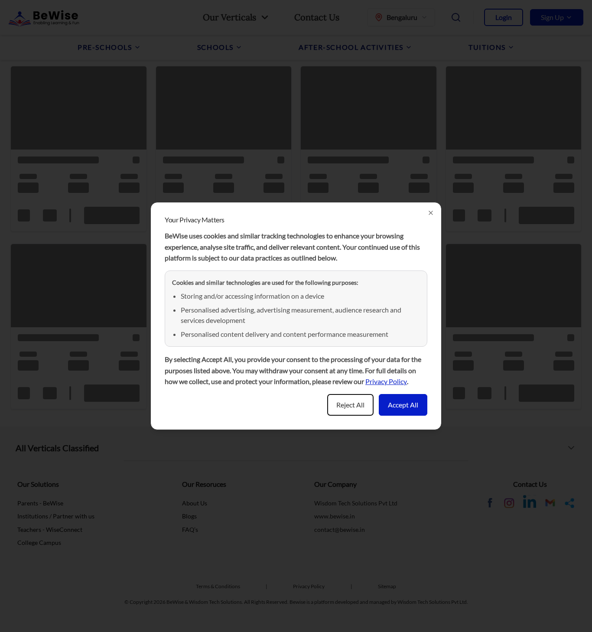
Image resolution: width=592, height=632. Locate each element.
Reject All (350, 405)
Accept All (403, 405)
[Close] (430, 212)
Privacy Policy (386, 381)
